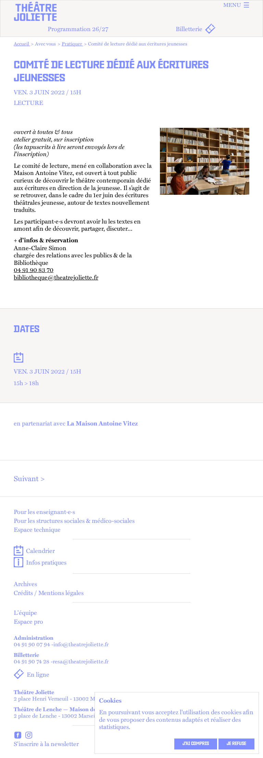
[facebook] (18, 736)
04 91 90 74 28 (31, 661)
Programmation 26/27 (78, 28)
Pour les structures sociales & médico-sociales (74, 520)
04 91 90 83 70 (33, 269)
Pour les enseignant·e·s (44, 511)
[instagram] (29, 736)
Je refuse (236, 744)
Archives (25, 583)
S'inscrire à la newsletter (46, 743)
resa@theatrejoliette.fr (81, 661)
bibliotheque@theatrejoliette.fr (56, 277)
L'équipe (25, 612)
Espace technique (37, 529)
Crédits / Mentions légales (49, 592)
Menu (232, 5)
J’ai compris (196, 744)
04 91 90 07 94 (32, 644)
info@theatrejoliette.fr (81, 644)
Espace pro (28, 621)
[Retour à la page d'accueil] (131, 11)
